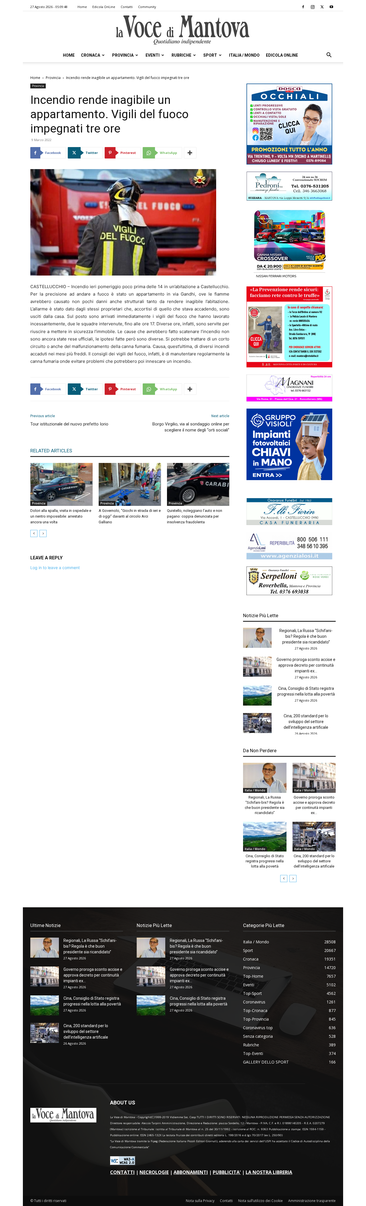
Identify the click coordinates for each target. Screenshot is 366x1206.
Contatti (127, 7)
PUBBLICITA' (227, 1172)
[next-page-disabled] (43, 533)
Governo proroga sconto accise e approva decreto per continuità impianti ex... (306, 665)
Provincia (123, 55)
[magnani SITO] (289, 400)
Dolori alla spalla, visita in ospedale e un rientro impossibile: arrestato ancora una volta (60, 516)
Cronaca (90, 55)
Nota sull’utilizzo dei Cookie (260, 1200)
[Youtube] (331, 7)
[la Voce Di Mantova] (183, 30)
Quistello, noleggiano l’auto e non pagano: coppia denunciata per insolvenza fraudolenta (194, 516)
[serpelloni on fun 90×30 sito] (289, 593)
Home (82, 7)
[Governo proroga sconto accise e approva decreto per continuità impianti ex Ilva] (257, 667)
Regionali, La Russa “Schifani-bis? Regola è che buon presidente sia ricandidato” (306, 636)
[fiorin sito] (289, 523)
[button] (329, 55)
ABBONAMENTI (191, 1172)
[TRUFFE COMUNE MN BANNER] (289, 366)
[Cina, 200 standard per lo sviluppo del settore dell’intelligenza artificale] (257, 723)
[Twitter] (322, 7)
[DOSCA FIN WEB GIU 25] (289, 163)
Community (147, 7)
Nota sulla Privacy (200, 1200)
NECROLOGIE (154, 1172)
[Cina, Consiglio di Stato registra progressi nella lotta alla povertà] (257, 696)
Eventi (153, 55)
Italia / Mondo (244, 55)
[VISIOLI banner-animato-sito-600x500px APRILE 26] (289, 478)
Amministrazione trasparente (312, 1200)
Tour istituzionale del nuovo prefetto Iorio (69, 424)
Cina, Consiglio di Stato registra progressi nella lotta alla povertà (265, 861)
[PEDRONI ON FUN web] (289, 199)
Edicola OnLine (103, 7)
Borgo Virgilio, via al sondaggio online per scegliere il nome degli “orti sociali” (190, 427)
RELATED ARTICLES (51, 451)
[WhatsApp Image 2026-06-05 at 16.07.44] (289, 277)
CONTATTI (122, 1172)
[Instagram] (312, 7)
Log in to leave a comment (55, 567)
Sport (210, 55)
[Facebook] (303, 7)
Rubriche (181, 55)
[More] (190, 153)
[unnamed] (289, 558)
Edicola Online (282, 55)
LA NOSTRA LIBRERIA (269, 1172)
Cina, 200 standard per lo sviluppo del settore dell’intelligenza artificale (306, 722)
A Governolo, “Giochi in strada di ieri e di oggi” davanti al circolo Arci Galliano (130, 516)
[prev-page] (33, 533)
